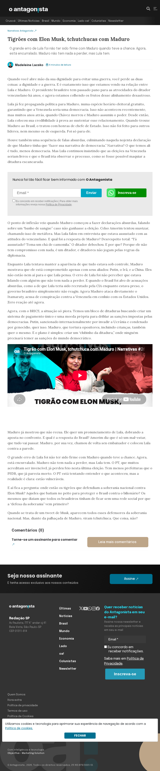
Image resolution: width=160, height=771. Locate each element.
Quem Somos (16, 694)
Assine (129, 579)
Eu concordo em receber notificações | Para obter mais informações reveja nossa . (46, 203)
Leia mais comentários (117, 542)
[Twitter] (81, 608)
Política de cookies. (19, 728)
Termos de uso (18, 711)
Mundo (55, 21)
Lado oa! (83, 21)
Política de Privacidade (59, 204)
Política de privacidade (23, 705)
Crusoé (11, 21)
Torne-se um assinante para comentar (45, 539)
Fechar (80, 735)
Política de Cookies (21, 716)
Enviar (91, 193)
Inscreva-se (127, 193)
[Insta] (94, 608)
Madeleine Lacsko (29, 65)
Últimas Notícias (29, 21)
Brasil (45, 21)
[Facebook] (98, 608)
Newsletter (116, 21)
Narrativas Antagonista (20, 30)
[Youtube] (85, 608)
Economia (69, 21)
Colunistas (98, 21)
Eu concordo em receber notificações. (125, 649)
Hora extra (15, 700)
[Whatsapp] (90, 608)
